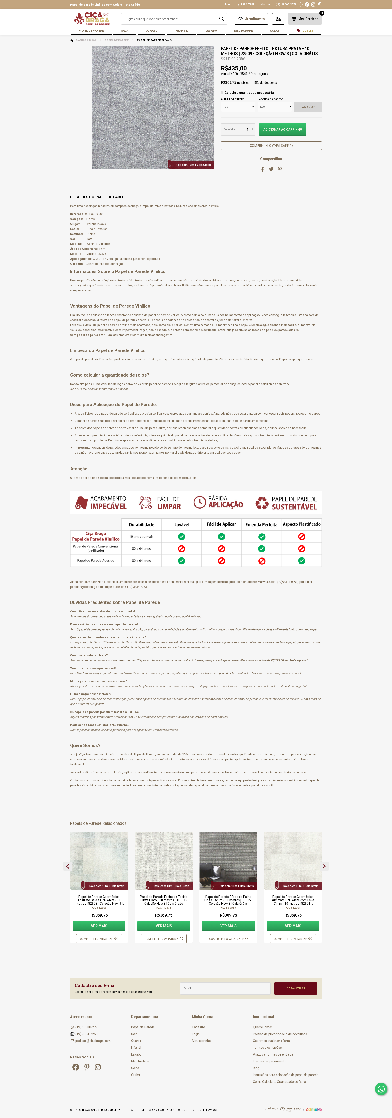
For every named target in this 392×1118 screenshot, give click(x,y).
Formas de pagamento (269, 1061)
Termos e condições (267, 1047)
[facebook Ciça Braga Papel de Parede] (75, 1067)
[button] (67, 866)
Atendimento (255, 19)
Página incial (85, 40)
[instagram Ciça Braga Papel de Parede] (98, 1067)
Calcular (308, 107)
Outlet (307, 30)
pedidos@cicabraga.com (93, 1041)
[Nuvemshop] (283, 1111)
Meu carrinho (201, 1041)
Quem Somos (263, 1027)
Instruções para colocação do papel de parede (285, 1075)
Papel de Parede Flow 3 (154, 40)
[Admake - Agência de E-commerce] (314, 1110)
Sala (124, 30)
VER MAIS (99, 926)
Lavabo (211, 30)
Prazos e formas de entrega (273, 1054)
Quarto (151, 30)
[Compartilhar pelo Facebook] (262, 169)
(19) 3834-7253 (86, 1034)
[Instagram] (313, 4)
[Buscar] (221, 19)
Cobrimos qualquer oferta (271, 1041)
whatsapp (269, 582)
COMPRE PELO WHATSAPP (270, 145)
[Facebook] (307, 4)
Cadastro (198, 1027)
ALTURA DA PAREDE (232, 99)
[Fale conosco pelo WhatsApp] (381, 1089)
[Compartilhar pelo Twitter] (271, 169)
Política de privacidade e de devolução (280, 1034)
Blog (256, 1068)
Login (196, 1034)
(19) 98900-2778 (87, 1027)
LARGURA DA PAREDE (270, 99)
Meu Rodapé (243, 30)
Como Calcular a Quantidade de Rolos (280, 1081)
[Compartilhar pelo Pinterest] (280, 169)
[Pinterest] (319, 4)
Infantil (181, 30)
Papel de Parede (91, 30)
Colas (274, 30)
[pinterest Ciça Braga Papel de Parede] (87, 1067)
